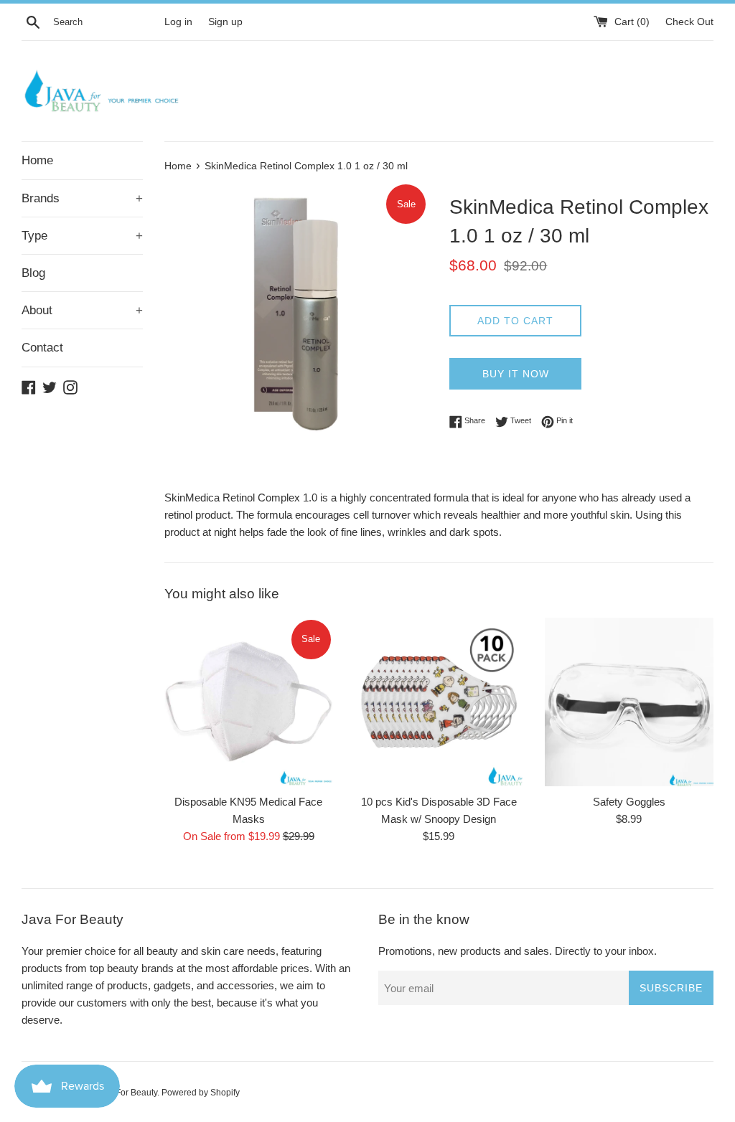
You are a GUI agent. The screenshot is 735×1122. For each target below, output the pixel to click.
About (82, 310)
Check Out (689, 21)
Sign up (225, 21)
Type (82, 235)
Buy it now (515, 374)
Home (37, 160)
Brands (82, 198)
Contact (42, 347)
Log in (178, 21)
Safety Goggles (629, 802)
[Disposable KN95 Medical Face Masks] (248, 702)
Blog (33, 273)
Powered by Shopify (200, 1093)
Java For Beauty (126, 1093)
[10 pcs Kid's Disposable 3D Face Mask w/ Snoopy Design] (439, 702)
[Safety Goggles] (629, 702)
